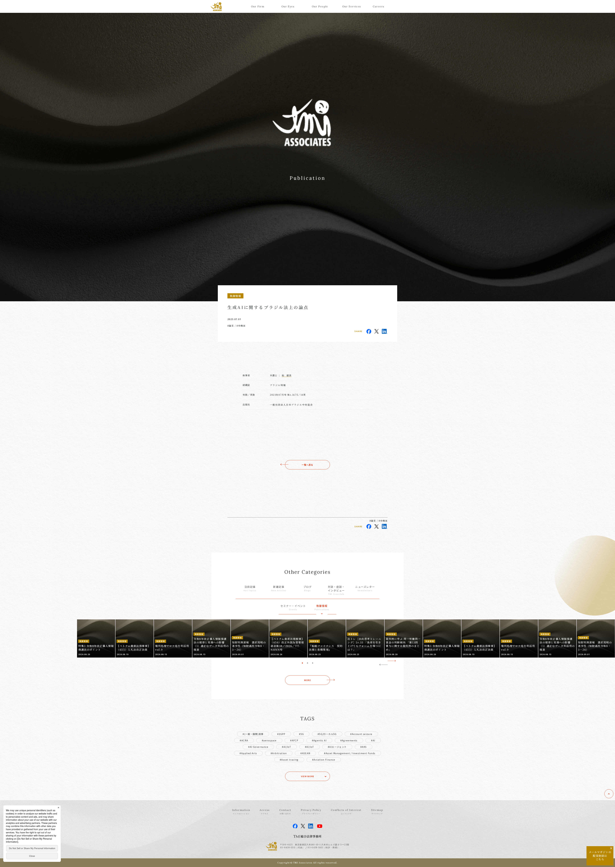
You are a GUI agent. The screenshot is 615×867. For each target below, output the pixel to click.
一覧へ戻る (307, 464)
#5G (301, 734)
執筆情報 (322, 607)
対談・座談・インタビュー (336, 590)
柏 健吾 (287, 375)
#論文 (230, 325)
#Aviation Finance (323, 759)
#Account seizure (361, 734)
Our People (319, 6)
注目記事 (250, 588)
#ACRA (244, 740)
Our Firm (257, 6)
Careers (378, 6)
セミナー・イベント (293, 607)
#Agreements (348, 740)
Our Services (350, 6)
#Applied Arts (248, 753)
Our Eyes (288, 6)
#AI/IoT (286, 746)
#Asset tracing (289, 759)
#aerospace (269, 740)
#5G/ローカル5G (327, 734)
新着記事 (278, 588)
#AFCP (294, 740)
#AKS (363, 746)
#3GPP (281, 734)
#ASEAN (305, 753)
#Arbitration (279, 753)
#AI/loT (309, 746)
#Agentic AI (319, 740)
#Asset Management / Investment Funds (349, 753)
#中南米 (241, 325)
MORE (307, 680)
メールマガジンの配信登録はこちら (600, 855)
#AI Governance (258, 746)
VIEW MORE (307, 776)
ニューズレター (365, 588)
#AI (373, 740)
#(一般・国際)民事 (253, 734)
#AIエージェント (337, 746)
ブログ (307, 588)
